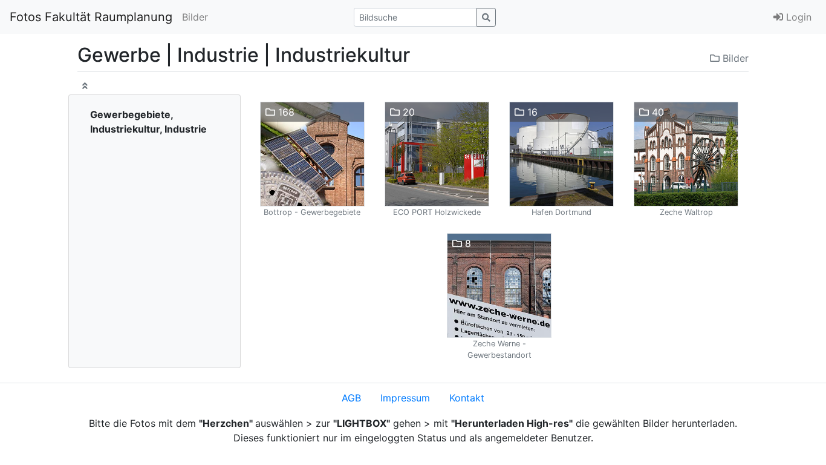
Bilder (195, 17)
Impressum (405, 398)
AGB (351, 398)
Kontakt (466, 398)
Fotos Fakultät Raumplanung (91, 17)
